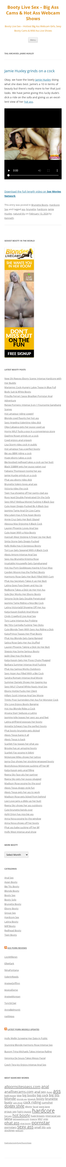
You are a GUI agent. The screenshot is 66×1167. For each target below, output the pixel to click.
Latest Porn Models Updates (23, 1029)
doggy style (14, 1106)
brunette (31, 209)
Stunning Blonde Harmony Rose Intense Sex (28, 1045)
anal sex (40, 1092)
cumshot (47, 1102)
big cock (42, 1095)
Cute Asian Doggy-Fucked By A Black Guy (26, 506)
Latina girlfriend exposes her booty (23, 721)
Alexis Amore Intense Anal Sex (20, 554)
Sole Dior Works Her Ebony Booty (22, 594)
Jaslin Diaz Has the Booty (17, 655)
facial (35, 1106)
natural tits (19, 213)
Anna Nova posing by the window (22, 818)
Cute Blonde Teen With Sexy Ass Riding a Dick (29, 629)
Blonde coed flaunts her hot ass (21, 418)
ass (23, 209)
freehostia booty (10, 1143)
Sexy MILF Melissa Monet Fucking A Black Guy (29, 501)
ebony (28, 1106)
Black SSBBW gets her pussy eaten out (25, 466)
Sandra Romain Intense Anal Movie (23, 677)
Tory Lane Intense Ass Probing (20, 620)
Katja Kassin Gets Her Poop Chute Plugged (27, 660)
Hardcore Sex (11, 917)
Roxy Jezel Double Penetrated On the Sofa (27, 497)
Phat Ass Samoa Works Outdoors (22, 669)
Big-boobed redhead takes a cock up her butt (29, 462)
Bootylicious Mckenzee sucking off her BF (26, 765)
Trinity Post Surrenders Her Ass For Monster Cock (31, 699)
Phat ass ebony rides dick (18, 479)
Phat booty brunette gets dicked (22, 730)
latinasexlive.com (21, 1119)
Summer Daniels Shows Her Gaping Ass (25, 682)
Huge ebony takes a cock (18, 457)
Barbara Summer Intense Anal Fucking (25, 664)
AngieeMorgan (12, 996)
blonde (10, 1098)
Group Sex (10, 912)
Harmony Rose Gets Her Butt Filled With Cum (29, 576)
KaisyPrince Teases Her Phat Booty (23, 633)
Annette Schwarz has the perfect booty (25, 726)
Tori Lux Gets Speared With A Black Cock (26, 550)
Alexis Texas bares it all (16, 735)
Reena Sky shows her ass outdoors (23, 805)
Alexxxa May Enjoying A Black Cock (23, 523)
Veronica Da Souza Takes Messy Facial (24, 1058)
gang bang (44, 1106)
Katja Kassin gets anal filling (19, 770)
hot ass (28, 101)
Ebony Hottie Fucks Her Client (20, 691)
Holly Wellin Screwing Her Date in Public (25, 1038)
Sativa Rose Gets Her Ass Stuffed (22, 642)
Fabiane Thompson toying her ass (22, 471)
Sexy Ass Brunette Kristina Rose (21, 559)
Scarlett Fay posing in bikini (19, 752)
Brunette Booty (39, 204)
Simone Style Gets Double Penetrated (24, 598)
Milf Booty (10, 926)
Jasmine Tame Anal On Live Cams (22, 510)
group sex (10, 1111)
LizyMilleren (10, 957)
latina (8, 1119)
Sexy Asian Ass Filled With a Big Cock (24, 673)
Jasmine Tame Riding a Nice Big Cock (24, 603)
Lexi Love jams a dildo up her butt (22, 801)
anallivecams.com (19, 1091)
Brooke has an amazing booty (20, 748)
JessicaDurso (11, 990)
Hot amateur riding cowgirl (19, 413)
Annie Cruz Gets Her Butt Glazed (21, 519)
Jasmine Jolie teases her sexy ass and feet (26, 717)
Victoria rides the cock (16, 488)
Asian (49, 1092)
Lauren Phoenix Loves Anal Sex (21, 528)
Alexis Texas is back (14, 739)
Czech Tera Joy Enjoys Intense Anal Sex (25, 1064)
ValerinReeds (11, 976)
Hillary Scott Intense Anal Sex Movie (23, 695)
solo (48, 1127)
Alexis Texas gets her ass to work (22, 792)
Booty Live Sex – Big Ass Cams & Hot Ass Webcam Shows (33, 12)
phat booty (25, 1123)
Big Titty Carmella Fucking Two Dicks (24, 625)
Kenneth (9, 218)
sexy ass (25, 1127)
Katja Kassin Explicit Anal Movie (21, 611)
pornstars (10, 1127)
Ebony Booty (11, 908)
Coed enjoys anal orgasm (18, 440)
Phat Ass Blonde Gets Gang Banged (23, 638)
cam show (18, 1103)
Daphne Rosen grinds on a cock (21, 435)
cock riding (32, 1102)
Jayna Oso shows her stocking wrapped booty (29, 761)
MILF (40, 1119)
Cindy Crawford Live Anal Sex (20, 616)
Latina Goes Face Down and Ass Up (23, 585)
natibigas (9, 1016)
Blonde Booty (11, 890)
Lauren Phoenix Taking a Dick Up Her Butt (27, 647)
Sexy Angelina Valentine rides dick (22, 422)
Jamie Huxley (43, 79)
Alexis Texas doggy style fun (19, 787)
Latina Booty (11, 921)
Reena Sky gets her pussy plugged (22, 779)
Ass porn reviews (17, 948)
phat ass (11, 1122)
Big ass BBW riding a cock (18, 453)
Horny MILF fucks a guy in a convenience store (29, 431)
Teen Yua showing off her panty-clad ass (26, 493)
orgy (45, 1119)
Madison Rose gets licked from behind (25, 796)
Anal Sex (9, 877)
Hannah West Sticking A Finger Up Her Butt (27, 537)
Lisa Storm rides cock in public (20, 444)
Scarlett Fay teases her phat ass (21, 743)
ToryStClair (10, 1003)
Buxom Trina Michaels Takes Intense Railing (28, 1051)
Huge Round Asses (24, 1143)
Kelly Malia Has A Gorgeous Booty (22, 545)
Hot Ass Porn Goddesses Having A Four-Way (28, 567)
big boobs (29, 1095)
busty (8, 1102)
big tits (54, 1095)
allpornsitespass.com (22, 1086)
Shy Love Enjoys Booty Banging (21, 704)
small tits (40, 1127)
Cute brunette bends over (18, 809)
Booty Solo (10, 899)
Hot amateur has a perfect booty (22, 449)
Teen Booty (10, 934)
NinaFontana (11, 970)
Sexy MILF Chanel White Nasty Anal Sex (25, 686)
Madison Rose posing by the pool (22, 783)
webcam (19, 1130)
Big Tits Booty (11, 886)
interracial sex (52, 1115)
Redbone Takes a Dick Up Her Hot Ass (24, 589)
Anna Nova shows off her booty (21, 823)
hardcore (42, 209)
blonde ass (22, 1099)
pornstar (41, 1122)
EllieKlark (9, 963)
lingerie (33, 1119)
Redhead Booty (12, 930)
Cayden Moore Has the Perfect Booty (24, 572)
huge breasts (38, 1115)
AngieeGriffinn (12, 983)
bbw (19, 1095)
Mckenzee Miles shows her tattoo (22, 757)
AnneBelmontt (12, 1009)
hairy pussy (24, 1111)
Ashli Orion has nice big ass (19, 814)
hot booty (21, 1115)
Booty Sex (9, 895)
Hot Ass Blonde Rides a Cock (19, 708)
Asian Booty (10, 882)
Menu (33, 40)
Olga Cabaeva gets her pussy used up (24, 427)
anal (45, 1086)
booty (40, 1099)
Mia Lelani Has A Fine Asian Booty (22, 515)
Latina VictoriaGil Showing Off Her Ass (24, 607)
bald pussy (10, 1095)
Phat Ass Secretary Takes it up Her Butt (25, 581)
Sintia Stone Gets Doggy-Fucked (21, 541)
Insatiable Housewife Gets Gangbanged (25, 563)
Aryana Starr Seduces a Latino (20, 713)
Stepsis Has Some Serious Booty (21, 651)
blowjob (32, 1099)
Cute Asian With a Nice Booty (20, 532)
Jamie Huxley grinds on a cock (29, 70)
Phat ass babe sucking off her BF (22, 827)
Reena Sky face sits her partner (21, 774)
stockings (9, 1130)
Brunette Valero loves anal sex (20, 484)
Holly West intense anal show (20, 831)
